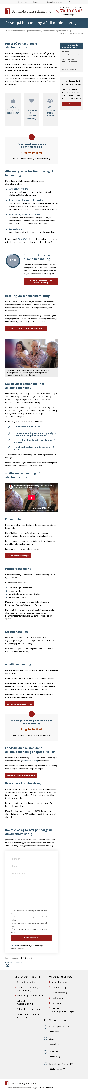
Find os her (22, 2)
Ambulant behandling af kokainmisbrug (29, 989)
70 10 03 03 (71, 11)
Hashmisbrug (58, 998)
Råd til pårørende (71, 104)
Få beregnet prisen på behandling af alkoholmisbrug (31, 722)
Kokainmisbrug (58, 987)
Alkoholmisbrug (59, 982)
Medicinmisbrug (59, 992)
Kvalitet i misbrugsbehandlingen (62, 1010)
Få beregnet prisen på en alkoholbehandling (31, 145)
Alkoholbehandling (26, 982)
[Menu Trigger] (84, 12)
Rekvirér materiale (54, 2)
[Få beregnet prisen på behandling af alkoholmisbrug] (32, 714)
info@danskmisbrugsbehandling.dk (23, 1087)
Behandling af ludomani (28, 1009)
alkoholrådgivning (30, 760)
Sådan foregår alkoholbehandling (69, 60)
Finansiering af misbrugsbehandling (70, 52)
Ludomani (56, 1003)
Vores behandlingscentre (70, 68)
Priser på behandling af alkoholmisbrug (40, 22)
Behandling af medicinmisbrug (25, 1002)
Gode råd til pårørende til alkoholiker (29, 1016)
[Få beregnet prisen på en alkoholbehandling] (32, 137)
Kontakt (36, 2)
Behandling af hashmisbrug (30, 995)
